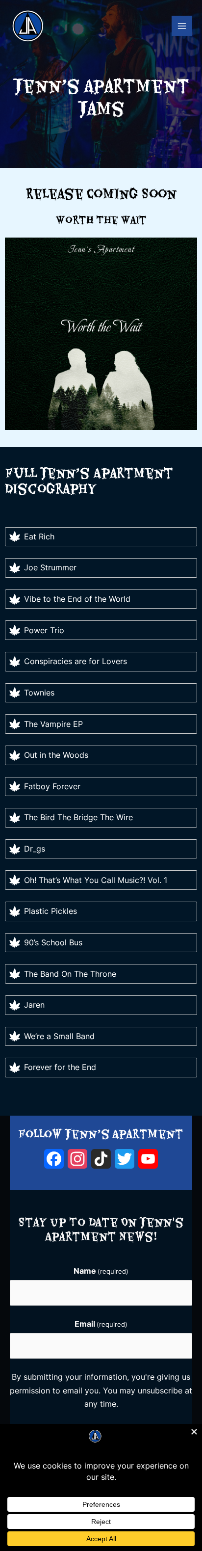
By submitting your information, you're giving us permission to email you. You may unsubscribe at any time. (101, 1390)
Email (101, 1324)
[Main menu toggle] (182, 26)
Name (101, 1271)
